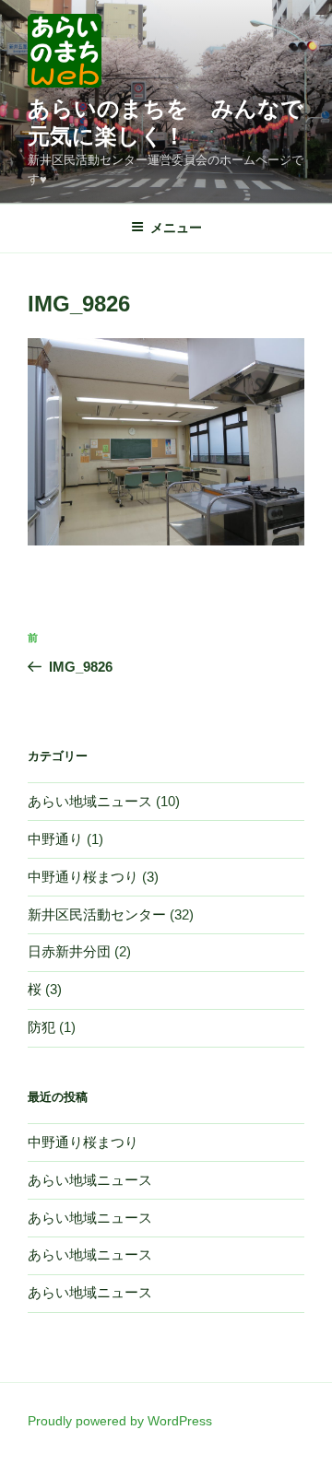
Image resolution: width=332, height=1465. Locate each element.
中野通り (55, 839)
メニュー (176, 227)
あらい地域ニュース (90, 801)
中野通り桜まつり (83, 877)
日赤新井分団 (69, 951)
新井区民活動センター (97, 914)
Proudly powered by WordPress (120, 1420)
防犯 (41, 1027)
